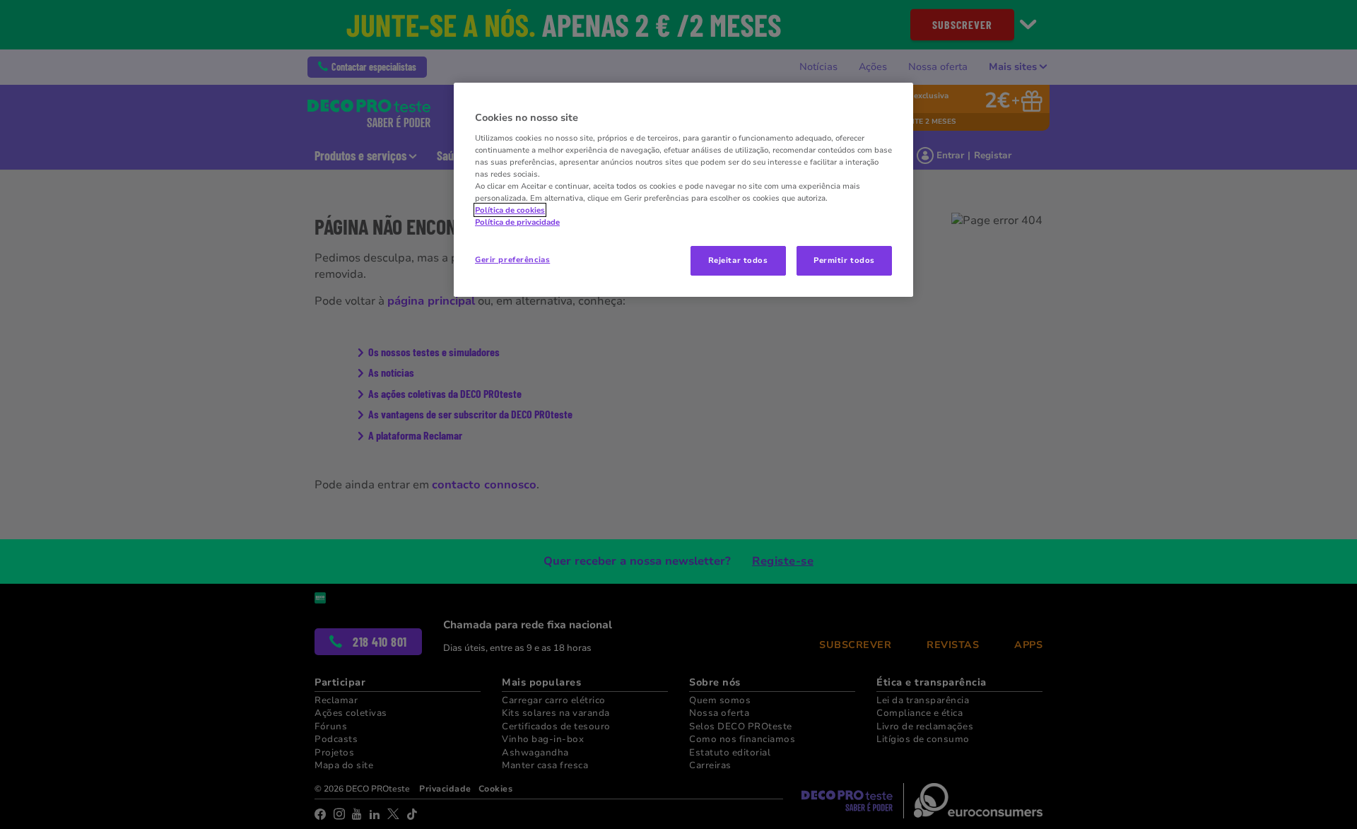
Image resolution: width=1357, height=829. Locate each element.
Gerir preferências (512, 259)
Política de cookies (510, 210)
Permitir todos (844, 260)
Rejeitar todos (738, 260)
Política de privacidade (517, 222)
